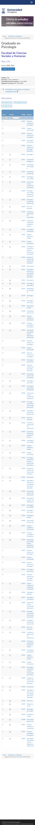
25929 (23, 704)
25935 (23, 306)
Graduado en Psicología (15, 36)
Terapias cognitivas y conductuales (31, 318)
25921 (23, 386)
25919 (23, 374)
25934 (23, 206)
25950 (23, 266)
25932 (23, 191)
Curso (4, 114)
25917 (23, 177)
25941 (23, 316)
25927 (23, 597)
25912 (23, 164)
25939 (23, 220)
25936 (23, 212)
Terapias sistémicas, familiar (30, 236)
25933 (23, 199)
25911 (23, 159)
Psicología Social (6, 106)
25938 (23, 311)
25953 (23, 145)
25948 (23, 257)
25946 (23, 246)
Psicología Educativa (20, 102)
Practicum (30, 700)
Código (23, 114)
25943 (23, 241)
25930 (23, 182)
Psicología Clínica (7, 102)
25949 (23, 330)
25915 (23, 288)
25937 (23, 121)
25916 (23, 171)
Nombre (29, 114)
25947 (23, 323)
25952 (23, 140)
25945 (23, 133)
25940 (23, 229)
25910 (23, 154)
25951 (23, 269)
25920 (23, 381)
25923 (23, 498)
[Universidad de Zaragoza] (11, 11)
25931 (23, 300)
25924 (23, 505)
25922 (23, 491)
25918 (23, 295)
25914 (23, 283)
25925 (23, 583)
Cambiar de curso (8, 69)
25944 (23, 128)
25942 (23, 234)
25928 (23, 700)
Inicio (4, 36)
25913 (23, 280)
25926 (23, 592)
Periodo (11, 114)
